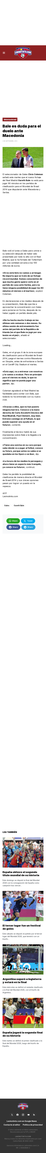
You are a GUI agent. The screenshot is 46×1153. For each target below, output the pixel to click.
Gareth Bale (19, 505)
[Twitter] (12, 1114)
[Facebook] (17, 1114)
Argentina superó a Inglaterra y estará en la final (22, 981)
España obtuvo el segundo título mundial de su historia (21, 874)
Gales (6, 505)
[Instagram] (23, 1114)
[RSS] (34, 1114)
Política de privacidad (33, 1125)
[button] (4, 52)
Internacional (10, 119)
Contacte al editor (12, 1125)
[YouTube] (28, 1114)
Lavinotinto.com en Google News (22, 1121)
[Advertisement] (23, 22)
